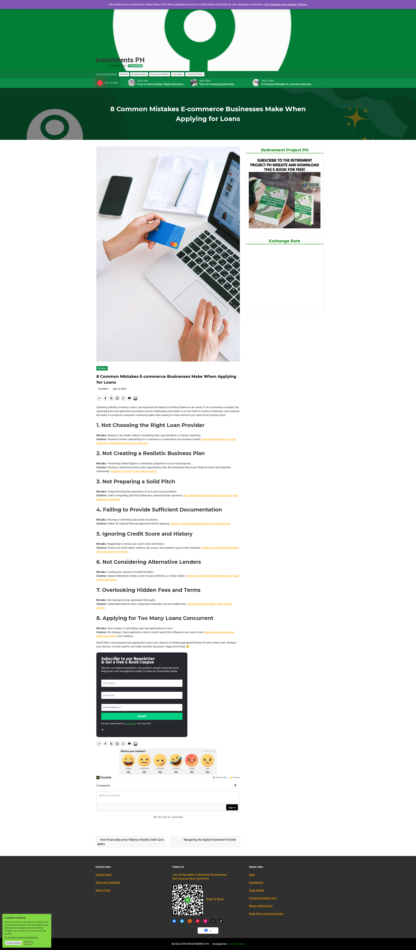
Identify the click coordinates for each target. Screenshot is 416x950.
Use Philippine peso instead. (280, 4)
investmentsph (236, 943)
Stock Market (256, 890)
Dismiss (302, 4)
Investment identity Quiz (263, 898)
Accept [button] (28, 943)
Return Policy (103, 890)
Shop (252, 874)
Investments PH (120, 60)
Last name (107, 690)
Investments (256, 882)
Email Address (109, 702)
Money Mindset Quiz (261, 905)
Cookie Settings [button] (13, 943)
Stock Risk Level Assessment (266, 913)
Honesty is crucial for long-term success (133, 471)
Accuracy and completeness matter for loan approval (200, 523)
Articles (102, 368)
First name (107, 677)
